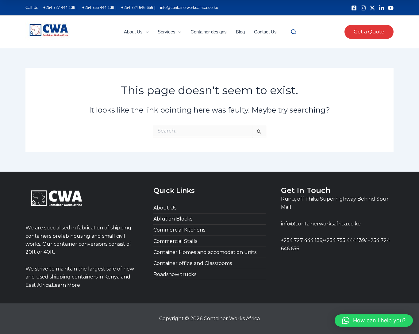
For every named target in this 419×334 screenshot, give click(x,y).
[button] (145, 32)
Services (166, 31)
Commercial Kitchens (179, 230)
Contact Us (265, 31)
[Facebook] (354, 8)
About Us (133, 31)
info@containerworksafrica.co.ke (321, 224)
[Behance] (381, 8)
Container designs (208, 31)
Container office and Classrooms (192, 263)
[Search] (293, 32)
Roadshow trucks (174, 274)
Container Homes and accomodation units (204, 252)
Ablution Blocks (172, 219)
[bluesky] (372, 8)
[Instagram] (363, 8)
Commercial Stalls (175, 241)
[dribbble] (391, 8)
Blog (240, 31)
